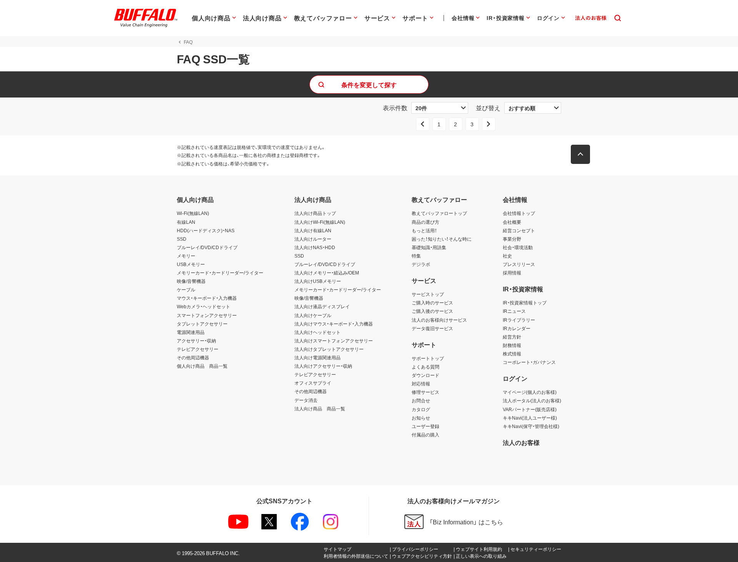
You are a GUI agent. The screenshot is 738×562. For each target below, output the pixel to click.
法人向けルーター (312, 238)
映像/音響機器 (191, 281)
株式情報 (512, 353)
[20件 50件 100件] (439, 108)
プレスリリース (519, 264)
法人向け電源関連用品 (317, 357)
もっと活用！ (424, 230)
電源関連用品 (190, 332)
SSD (181, 238)
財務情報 (512, 345)
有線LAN (186, 221)
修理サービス (425, 391)
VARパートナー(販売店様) (530, 409)
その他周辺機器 (193, 357)
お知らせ (421, 417)
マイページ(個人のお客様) (530, 391)
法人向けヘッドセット (317, 332)
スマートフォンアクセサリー (207, 315)
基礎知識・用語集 (429, 247)
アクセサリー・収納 (196, 340)
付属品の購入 (425, 434)
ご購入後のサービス (432, 310)
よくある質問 (425, 366)
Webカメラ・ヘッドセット (203, 306)
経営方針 (512, 336)
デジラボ (421, 264)
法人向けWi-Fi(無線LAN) (319, 221)
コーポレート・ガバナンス (529, 362)
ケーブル (186, 289)
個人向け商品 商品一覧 (202, 365)
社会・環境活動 (518, 247)
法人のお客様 (521, 442)
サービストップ (428, 294)
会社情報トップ (519, 213)
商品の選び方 (425, 221)
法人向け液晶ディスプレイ (322, 306)
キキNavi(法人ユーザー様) (530, 417)
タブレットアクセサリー (202, 323)
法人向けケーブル (312, 315)
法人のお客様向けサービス (439, 319)
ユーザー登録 (425, 426)
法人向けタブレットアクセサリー (329, 348)
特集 (416, 255)
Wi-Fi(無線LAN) (193, 213)
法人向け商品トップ (315, 213)
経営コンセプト (519, 230)
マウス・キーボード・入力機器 (207, 297)
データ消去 (305, 400)
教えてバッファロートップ (439, 213)
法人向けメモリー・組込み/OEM (326, 272)
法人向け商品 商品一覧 (319, 408)
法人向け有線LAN (312, 230)
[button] (580, 154)
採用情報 (512, 272)
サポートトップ (428, 358)
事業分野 (512, 238)
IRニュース (514, 310)
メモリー (186, 255)
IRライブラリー (519, 319)
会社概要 (512, 221)
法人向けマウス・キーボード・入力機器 (333, 323)
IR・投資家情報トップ (525, 302)
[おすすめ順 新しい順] (532, 108)
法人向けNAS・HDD (314, 247)
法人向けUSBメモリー (317, 281)
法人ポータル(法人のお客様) (532, 400)
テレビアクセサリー (197, 348)
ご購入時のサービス (432, 302)
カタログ (421, 409)
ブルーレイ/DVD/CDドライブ (207, 247)
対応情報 (421, 383)
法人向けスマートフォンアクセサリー (333, 340)
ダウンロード (425, 375)
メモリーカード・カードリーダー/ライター (220, 272)
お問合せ (421, 400)
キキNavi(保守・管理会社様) (531, 426)
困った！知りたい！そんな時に (442, 238)
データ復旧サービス (432, 328)
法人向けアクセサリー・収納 (323, 365)
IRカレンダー (516, 328)
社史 (507, 255)
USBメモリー (191, 264)
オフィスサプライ (312, 382)
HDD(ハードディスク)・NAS (205, 230)
